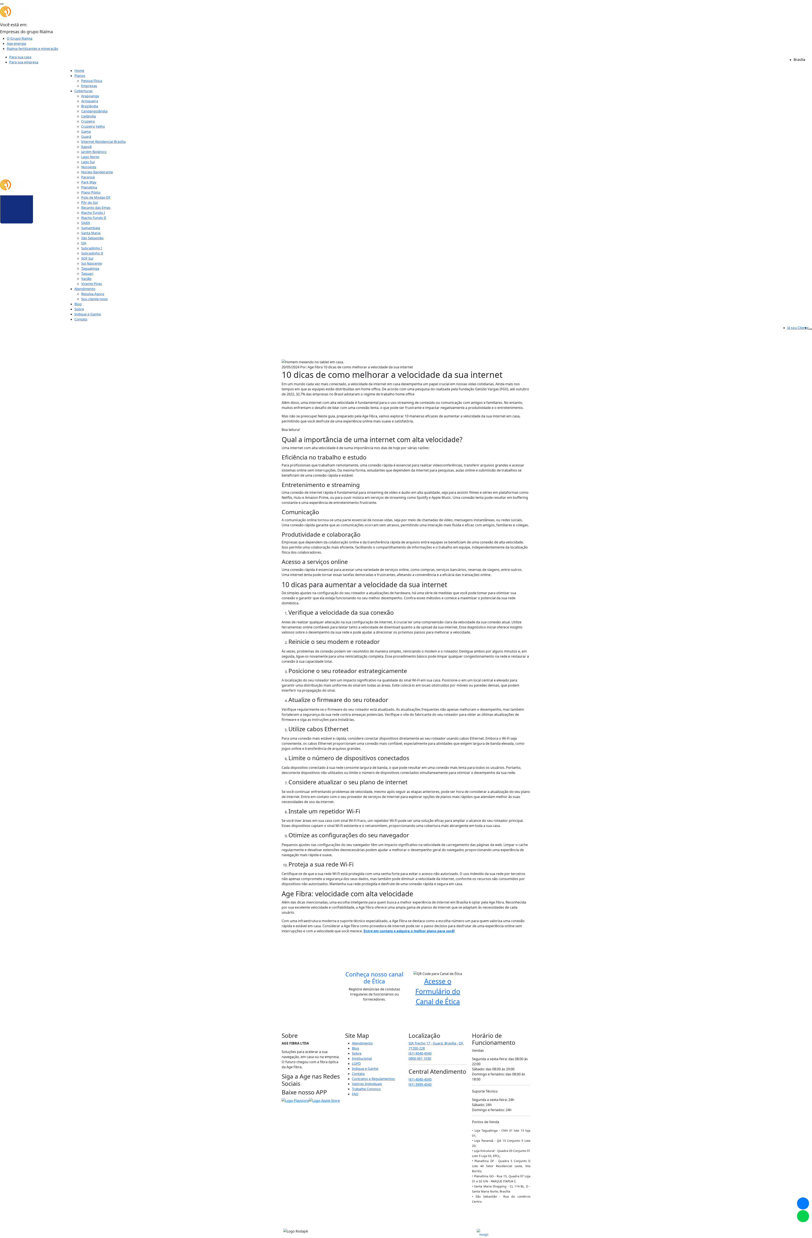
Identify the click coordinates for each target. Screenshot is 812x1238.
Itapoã (86, 146)
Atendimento (84, 289)
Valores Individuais (367, 1084)
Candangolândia (94, 111)
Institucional (362, 1058)
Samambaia (90, 228)
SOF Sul (87, 258)
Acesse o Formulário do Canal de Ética (437, 991)
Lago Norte (90, 157)
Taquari (87, 273)
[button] (803, 1216)
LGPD (356, 1063)
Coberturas (83, 91)
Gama (86, 131)
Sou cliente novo (94, 299)
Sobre (79, 309)
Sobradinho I (91, 248)
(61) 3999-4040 (420, 1084)
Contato (80, 319)
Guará (86, 136)
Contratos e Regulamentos (373, 1078)
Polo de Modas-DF (95, 197)
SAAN (85, 223)
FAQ (355, 1094)
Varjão (86, 278)
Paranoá (88, 177)
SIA (83, 243)
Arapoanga (90, 96)
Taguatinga (90, 268)
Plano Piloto (90, 192)
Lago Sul (88, 162)
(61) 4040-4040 (420, 1053)
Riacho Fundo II (93, 217)
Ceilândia (88, 116)
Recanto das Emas (95, 207)
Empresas (89, 86)
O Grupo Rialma (19, 38)
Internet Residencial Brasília (103, 141)
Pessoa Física (91, 80)
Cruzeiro (88, 121)
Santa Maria (90, 233)
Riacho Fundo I (93, 212)
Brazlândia (89, 106)
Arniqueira (89, 101)
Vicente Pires (91, 283)
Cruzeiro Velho (93, 126)
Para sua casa (20, 57)
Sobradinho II (92, 253)
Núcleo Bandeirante (97, 172)
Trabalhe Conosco (366, 1089)
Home (79, 70)
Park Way (88, 182)
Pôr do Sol (89, 202)
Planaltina (89, 187)
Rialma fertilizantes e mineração (32, 48)
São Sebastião (92, 238)
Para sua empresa (23, 62)
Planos (79, 75)
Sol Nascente (91, 263)
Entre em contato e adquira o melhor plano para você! (409, 931)
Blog (78, 304)
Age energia (16, 43)
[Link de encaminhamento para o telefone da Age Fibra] (803, 1203)
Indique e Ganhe (87, 314)
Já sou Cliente (798, 327)
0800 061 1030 (420, 1058)
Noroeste (88, 167)
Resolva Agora (92, 294)
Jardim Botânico (94, 151)
